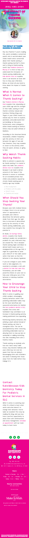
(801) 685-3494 (14, 6)
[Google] (14, 457)
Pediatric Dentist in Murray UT (13, 68)
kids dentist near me (10, 76)
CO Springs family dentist (12, 235)
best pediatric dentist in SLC (15, 307)
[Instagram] (18, 457)
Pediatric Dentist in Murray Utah (13, 103)
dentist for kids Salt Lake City (13, 268)
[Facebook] (10, 457)
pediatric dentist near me (13, 166)
